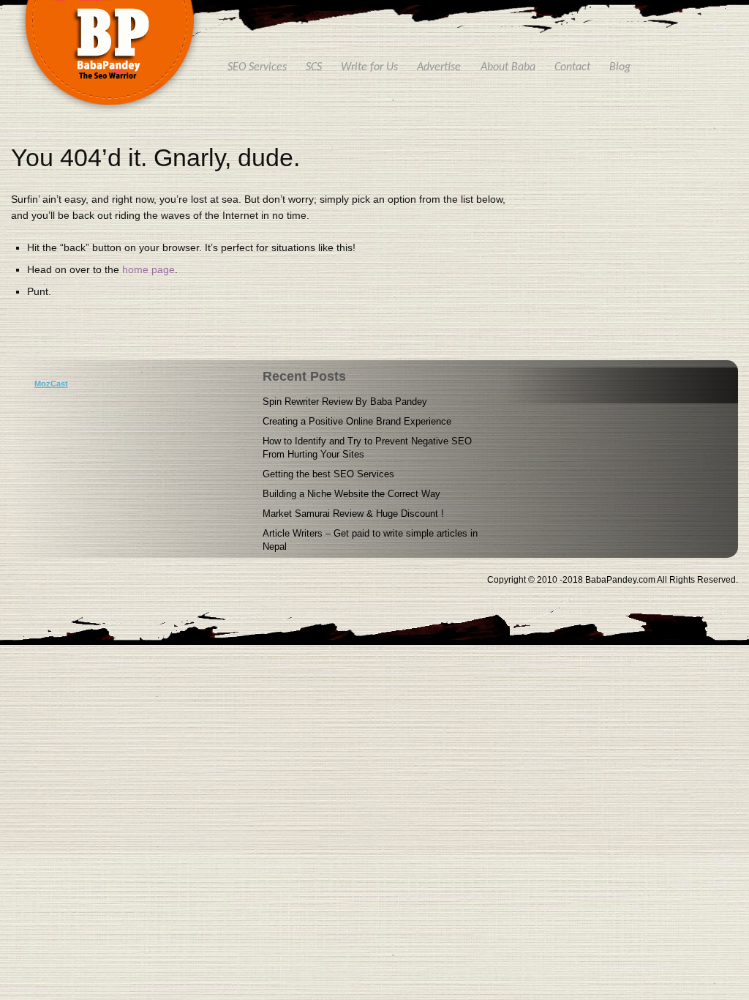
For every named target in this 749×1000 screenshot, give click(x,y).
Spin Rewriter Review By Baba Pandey (345, 401)
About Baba (508, 67)
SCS (314, 67)
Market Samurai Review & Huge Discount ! (353, 513)
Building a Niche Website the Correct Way (351, 493)
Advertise (439, 67)
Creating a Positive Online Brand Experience (357, 421)
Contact (572, 67)
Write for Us (369, 67)
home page (148, 269)
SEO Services (257, 67)
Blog (620, 67)
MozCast (51, 383)
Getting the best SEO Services (328, 474)
